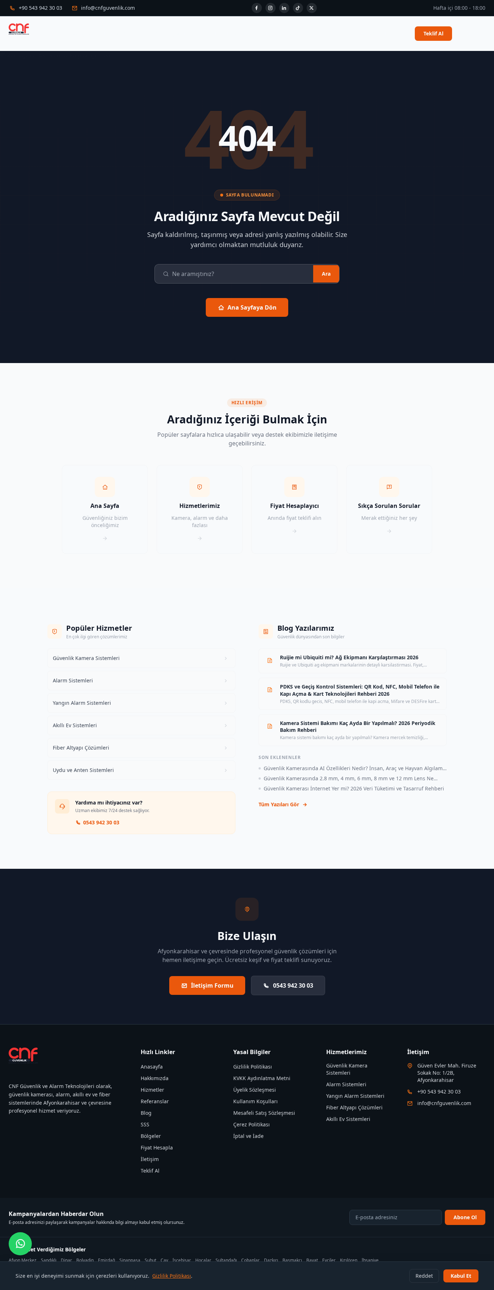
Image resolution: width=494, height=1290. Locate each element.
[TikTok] (298, 8)
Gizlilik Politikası (252, 1066)
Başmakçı (292, 1260)
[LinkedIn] (284, 8)
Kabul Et (461, 1275)
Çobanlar (250, 1260)
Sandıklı (48, 1260)
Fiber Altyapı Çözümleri (354, 1107)
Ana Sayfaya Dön (252, 307)
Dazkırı (271, 1260)
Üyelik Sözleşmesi (254, 1089)
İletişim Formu (212, 985)
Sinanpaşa (129, 1260)
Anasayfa (79, 33)
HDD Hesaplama (232, 33)
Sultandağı (226, 1260)
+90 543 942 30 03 (439, 1091)
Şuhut (150, 1260)
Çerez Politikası (251, 1124)
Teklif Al (433, 33)
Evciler (329, 1260)
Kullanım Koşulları (255, 1101)
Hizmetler (113, 33)
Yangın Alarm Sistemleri (355, 1095)
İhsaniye (370, 1260)
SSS (329, 33)
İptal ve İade (248, 1135)
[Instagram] (270, 8)
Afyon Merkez (23, 1260)
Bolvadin (85, 1260)
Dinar (66, 1260)
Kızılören (348, 1260)
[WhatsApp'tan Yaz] (20, 1243)
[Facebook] (257, 8)
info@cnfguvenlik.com (444, 1103)
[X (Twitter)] (312, 8)
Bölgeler (147, 33)
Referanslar (359, 33)
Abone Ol (465, 1217)
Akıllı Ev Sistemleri (348, 1119)
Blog (308, 33)
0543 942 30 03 (101, 822)
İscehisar (182, 1260)
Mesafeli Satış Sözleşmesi (264, 1112)
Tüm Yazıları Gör (279, 804)
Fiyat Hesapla (185, 33)
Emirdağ (106, 1260)
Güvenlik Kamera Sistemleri (346, 1069)
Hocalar (203, 1260)
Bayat (312, 1260)
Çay (164, 1260)
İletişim (394, 33)
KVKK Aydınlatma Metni (261, 1078)
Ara (326, 273)
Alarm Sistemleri (346, 1084)
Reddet (424, 1275)
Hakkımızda (277, 33)
